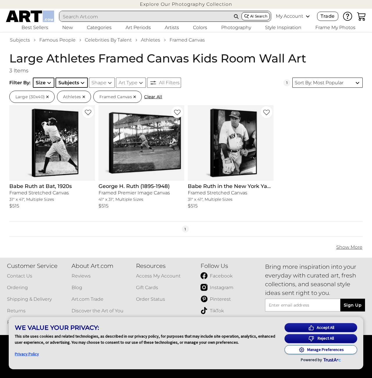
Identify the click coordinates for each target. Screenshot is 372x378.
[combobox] (145, 16)
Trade (328, 16)
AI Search (258, 16)
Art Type (128, 82)
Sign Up (353, 305)
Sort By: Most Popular (319, 82)
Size (41, 82)
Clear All (153, 97)
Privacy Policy (27, 353)
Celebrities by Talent (108, 40)
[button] (186, 4)
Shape (99, 82)
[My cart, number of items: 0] (361, 16)
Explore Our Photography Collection (186, 4)
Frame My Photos (335, 27)
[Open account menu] (307, 16)
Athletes (150, 40)
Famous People (57, 40)
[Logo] (30, 16)
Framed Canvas (187, 40)
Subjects (20, 40)
